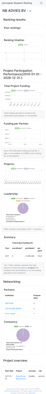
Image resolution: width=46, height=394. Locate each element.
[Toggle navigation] (41, 3)
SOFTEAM (9, 303)
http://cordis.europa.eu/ (11, 391)
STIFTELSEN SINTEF (13, 308)
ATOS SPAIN (10, 314)
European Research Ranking (17, 3)
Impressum (32, 393)
